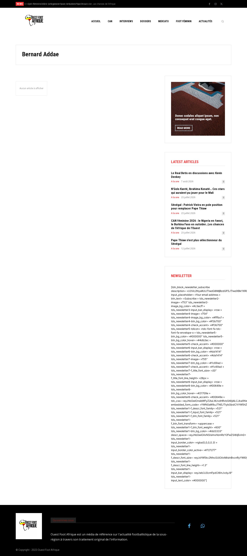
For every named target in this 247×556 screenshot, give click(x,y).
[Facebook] (209, 4)
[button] (223, 21)
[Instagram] (215, 4)
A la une (175, 181)
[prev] (129, 4)
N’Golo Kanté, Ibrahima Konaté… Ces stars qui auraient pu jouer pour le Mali (198, 190)
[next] (135, 4)
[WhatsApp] (203, 526)
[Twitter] (221, 4)
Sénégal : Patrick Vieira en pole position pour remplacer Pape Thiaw (196, 206)
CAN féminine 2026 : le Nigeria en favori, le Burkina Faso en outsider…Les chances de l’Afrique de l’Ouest (197, 224)
